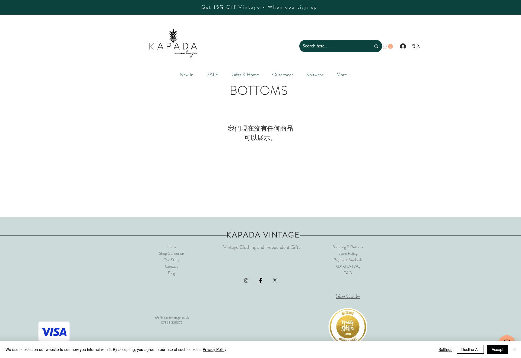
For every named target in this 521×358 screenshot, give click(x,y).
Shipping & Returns (348, 247)
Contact (171, 266)
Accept (497, 349)
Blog (171, 273)
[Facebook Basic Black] (260, 280)
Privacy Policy (214, 349)
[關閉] (514, 349)
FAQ (348, 273)
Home (171, 247)
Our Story (171, 260)
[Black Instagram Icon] (246, 280)
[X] (275, 280)
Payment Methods (348, 260)
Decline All (470, 349)
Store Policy (348, 253)
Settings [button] (445, 349)
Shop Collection (171, 253)
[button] (388, 46)
